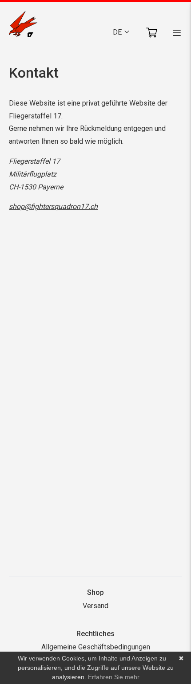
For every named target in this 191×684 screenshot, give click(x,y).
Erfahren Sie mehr (113, 676)
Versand (95, 605)
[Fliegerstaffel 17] (23, 25)
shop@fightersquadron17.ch (53, 206)
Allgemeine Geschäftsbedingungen (95, 647)
